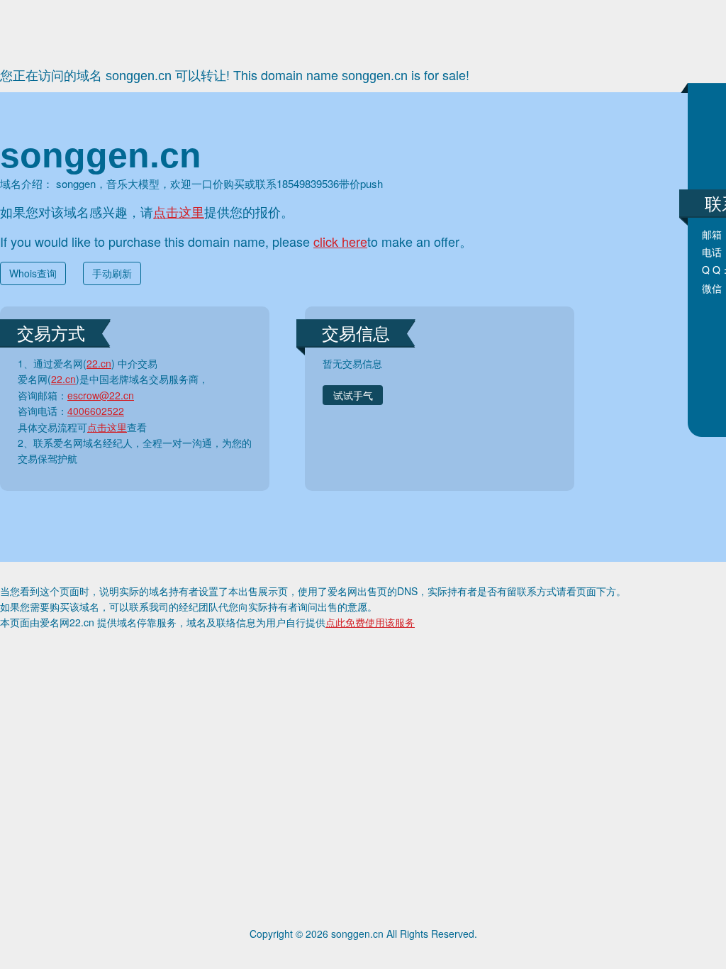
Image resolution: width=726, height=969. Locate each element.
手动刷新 (112, 273)
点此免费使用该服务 (370, 622)
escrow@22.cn (100, 395)
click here (340, 241)
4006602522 (95, 411)
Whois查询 (33, 273)
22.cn (98, 363)
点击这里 (178, 211)
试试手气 (353, 395)
